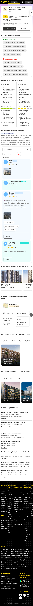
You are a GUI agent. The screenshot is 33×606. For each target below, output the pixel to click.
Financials (4, 497)
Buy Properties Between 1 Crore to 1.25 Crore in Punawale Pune (15, 464)
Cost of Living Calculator (27, 504)
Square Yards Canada (10, 492)
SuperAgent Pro (18, 524)
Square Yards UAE (10, 497)
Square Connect (18, 497)
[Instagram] (20, 598)
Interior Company (10, 519)
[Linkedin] (24, 595)
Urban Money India (9, 508)
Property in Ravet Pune (6, 426)
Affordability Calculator (26, 508)
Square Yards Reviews (3, 507)
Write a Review (10, 28)
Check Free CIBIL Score (26, 524)
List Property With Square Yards (18, 494)
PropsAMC (10, 527)
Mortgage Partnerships (17, 521)
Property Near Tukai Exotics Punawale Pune (12, 472)
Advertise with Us (18, 509)
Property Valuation (25, 494)
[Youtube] (28, 595)
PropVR (10, 524)
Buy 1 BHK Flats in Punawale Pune (9, 443)
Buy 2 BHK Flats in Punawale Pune (9, 445)
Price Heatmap (27, 491)
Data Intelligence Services (18, 517)
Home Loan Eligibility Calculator (26, 529)
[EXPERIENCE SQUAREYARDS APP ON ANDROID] (25, 582)
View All (29, 267)
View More (4, 418)
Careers (3, 491)
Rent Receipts (27, 521)
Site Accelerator (18, 501)
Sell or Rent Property (14, 2)
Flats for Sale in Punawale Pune (9, 435)
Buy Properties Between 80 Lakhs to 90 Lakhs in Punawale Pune (15, 456)
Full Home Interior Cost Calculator (26, 534)
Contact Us (4, 511)
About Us (3, 489)
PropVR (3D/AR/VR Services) (16, 505)
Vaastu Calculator (26, 500)
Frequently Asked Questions (4, 501)
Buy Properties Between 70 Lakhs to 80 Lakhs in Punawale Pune (15, 454)
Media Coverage (3, 494)
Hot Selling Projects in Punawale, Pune (14, 267)
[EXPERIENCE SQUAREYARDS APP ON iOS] (24, 587)
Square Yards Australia (10, 502)
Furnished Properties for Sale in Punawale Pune (12, 437)
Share (24, 28)
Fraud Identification (4, 527)
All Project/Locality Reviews (27, 513)
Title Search (26, 497)
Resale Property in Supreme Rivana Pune (11, 414)
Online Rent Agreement (26, 518)
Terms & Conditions (4, 519)
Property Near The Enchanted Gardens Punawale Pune (14, 475)
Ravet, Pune (13, 304)
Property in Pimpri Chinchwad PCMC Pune (11, 424)
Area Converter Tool (27, 539)
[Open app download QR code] (31, 13)
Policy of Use (3, 523)
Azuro (9, 522)
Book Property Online (10, 530)
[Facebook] (20, 595)
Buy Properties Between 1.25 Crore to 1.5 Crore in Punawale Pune (15, 466)
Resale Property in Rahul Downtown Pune (11, 416)
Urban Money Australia (10, 514)
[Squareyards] (5, 2)
